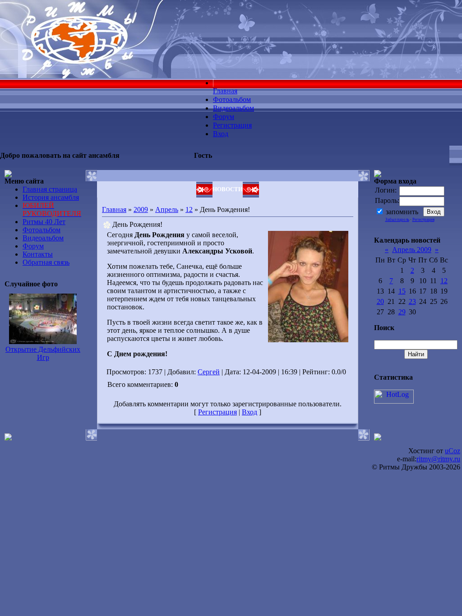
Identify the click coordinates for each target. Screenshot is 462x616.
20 (380, 301)
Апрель (166, 209)
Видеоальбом (43, 238)
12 (189, 209)
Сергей (209, 372)
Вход (249, 412)
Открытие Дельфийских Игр (42, 353)
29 (402, 312)
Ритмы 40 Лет (44, 221)
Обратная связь (46, 262)
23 (412, 301)
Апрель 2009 (411, 249)
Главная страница (50, 189)
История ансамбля (51, 197)
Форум (33, 246)
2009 (141, 209)
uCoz (452, 451)
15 (402, 291)
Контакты (38, 254)
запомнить (402, 212)
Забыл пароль (397, 219)
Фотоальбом (41, 230)
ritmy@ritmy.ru (438, 459)
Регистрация (217, 412)
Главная (114, 209)
